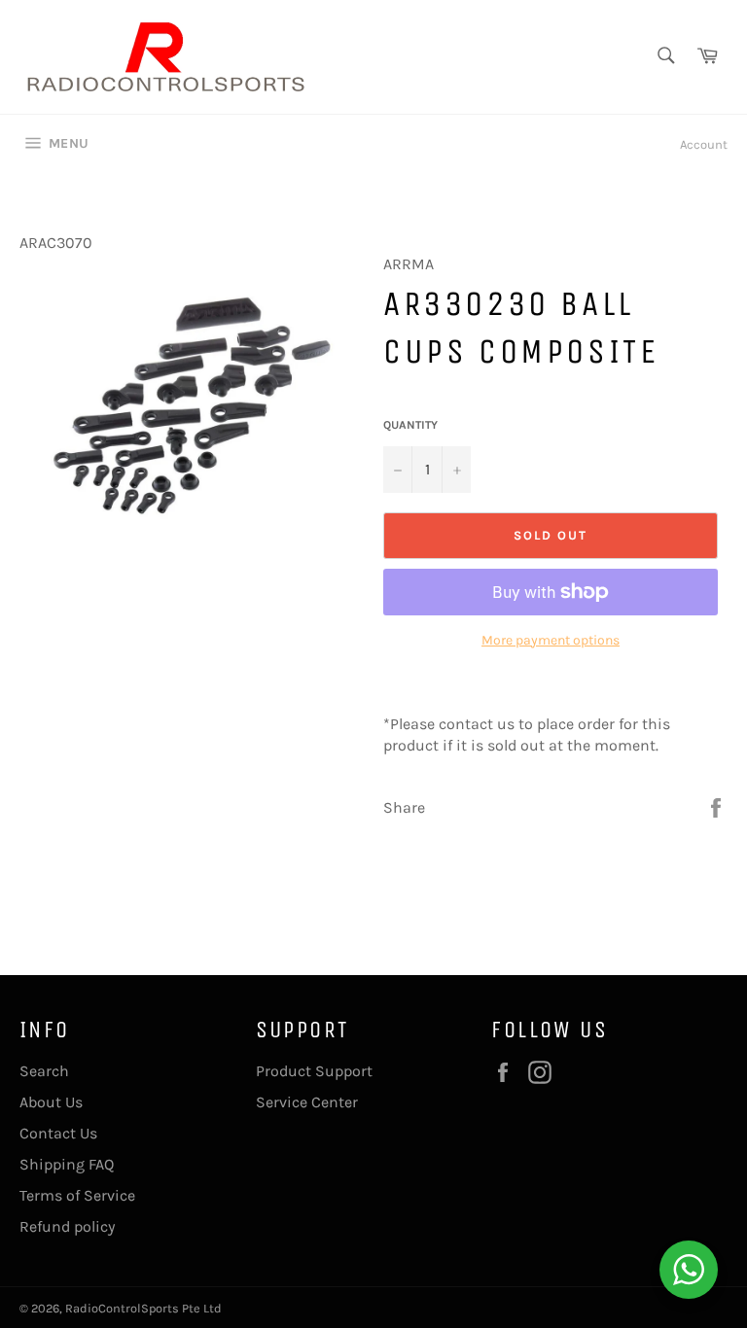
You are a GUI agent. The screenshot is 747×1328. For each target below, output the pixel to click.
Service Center (307, 1102)
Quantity (410, 425)
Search (44, 1071)
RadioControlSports (122, 1308)
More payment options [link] (550, 640)
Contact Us (58, 1133)
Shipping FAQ (66, 1164)
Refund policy (67, 1226)
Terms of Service (77, 1195)
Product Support (314, 1071)
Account (704, 144)
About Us (51, 1102)
